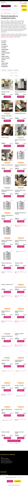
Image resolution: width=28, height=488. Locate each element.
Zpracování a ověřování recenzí (7, 461)
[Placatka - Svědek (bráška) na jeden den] (7, 230)
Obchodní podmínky (5, 458)
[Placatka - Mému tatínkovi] (21, 84)
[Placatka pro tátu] (21, 399)
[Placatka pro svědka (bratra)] (7, 155)
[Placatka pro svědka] (7, 84)
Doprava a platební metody (6, 462)
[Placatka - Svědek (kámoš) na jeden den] (7, 205)
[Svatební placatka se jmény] (21, 106)
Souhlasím (17, 481)
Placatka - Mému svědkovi (6, 115)
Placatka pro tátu (18, 409)
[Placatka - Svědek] (7, 130)
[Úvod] (6, 6)
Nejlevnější (10, 70)
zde (19, 485)
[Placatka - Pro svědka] (7, 375)
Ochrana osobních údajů (5, 460)
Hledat (24, 9)
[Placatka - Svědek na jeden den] (21, 130)
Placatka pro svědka (5, 91)
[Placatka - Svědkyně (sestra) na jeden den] (7, 180)
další (17, 75)
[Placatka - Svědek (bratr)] (7, 255)
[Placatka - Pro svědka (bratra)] (21, 424)
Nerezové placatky (7, 13)
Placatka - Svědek (5, 137)
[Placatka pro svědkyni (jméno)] (21, 326)
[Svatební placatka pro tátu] (21, 277)
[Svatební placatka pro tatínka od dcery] (21, 350)
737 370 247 (3, 2)
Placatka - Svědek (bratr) (6, 262)
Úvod (1, 13)
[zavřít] (26, 1)
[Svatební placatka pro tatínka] (7, 301)
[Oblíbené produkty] (15, 6)
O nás (2, 457)
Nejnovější (4, 70)
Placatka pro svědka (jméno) (7, 336)
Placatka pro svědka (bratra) (7, 164)
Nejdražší (16, 70)
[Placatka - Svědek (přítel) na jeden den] (21, 155)
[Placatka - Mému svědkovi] (7, 106)
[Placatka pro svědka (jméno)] (7, 326)
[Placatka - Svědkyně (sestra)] (7, 277)
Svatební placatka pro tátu (20, 287)
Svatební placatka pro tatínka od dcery (19, 361)
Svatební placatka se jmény (20, 113)
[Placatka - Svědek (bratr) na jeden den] (21, 205)
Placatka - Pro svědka (5, 385)
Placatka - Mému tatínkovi (20, 91)
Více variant (7, 96)
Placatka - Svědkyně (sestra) (7, 284)
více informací (20, 477)
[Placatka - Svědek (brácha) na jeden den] (21, 180)
